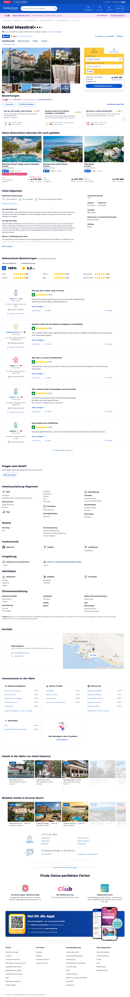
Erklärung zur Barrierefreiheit (76, 978)
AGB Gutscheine (72, 974)
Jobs (98, 963)
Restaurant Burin (93, 706)
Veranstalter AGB (72, 952)
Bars (6, 725)
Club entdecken (102, 15)
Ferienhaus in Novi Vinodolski (88, 854)
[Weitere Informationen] (28, 179)
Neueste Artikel (102, 970)
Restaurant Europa (94, 702)
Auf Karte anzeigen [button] (55, 32)
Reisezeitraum (91, 56)
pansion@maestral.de (21, 653)
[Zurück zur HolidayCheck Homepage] (10, 8)
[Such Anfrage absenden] (54, 8)
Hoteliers (39, 952)
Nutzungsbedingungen (74, 956)
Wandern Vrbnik (52, 695)
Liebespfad (50, 691)
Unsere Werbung (103, 956)
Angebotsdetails (16, 618)
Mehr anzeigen (7, 246)
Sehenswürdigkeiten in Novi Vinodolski (18, 711)
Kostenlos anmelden (117, 15)
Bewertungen (24, 41)
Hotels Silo (44, 844)
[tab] (94, 51)
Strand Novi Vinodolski (13, 691)
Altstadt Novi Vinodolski (13, 698)
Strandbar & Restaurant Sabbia (15, 729)
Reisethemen (101, 967)
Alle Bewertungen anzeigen (62, 450)
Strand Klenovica (11, 702)
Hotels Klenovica (83, 838)
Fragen (44, 41)
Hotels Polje (82, 844)
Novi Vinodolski (10, 695)
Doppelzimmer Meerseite (17, 313)
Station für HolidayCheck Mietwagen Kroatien (64, 562)
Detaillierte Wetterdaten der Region (65, 867)
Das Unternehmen (103, 952)
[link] (88, 8)
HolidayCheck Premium (13, 974)
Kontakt (105, 2)
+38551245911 (19, 656)
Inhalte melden (10, 985)
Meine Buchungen (11, 952)
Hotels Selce (45, 841)
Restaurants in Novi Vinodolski (98, 711)
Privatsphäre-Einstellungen (76, 963)
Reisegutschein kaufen (13, 970)
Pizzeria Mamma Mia (94, 698)
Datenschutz (70, 959)
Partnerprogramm (42, 959)
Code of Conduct (42, 963)
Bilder (35, 41)
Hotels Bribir (45, 838)
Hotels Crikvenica (83, 841)
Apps (7, 978)
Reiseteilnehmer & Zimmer (95, 63)
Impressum (70, 985)
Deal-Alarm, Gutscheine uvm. (15, 963)
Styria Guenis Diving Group (56, 702)
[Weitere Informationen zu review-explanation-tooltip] (31, 36)
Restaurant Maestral (94, 691)
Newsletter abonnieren (13, 967)
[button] (26, 65)
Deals (6, 2)
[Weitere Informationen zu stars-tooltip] (42, 27)
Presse (99, 959)
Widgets (39, 956)
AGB (67, 970)
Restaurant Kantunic (94, 695)
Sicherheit (69, 981)
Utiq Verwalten (71, 967)
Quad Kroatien (51, 698)
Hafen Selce (9, 706)
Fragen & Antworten (12, 959)
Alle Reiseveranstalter (13, 981)
